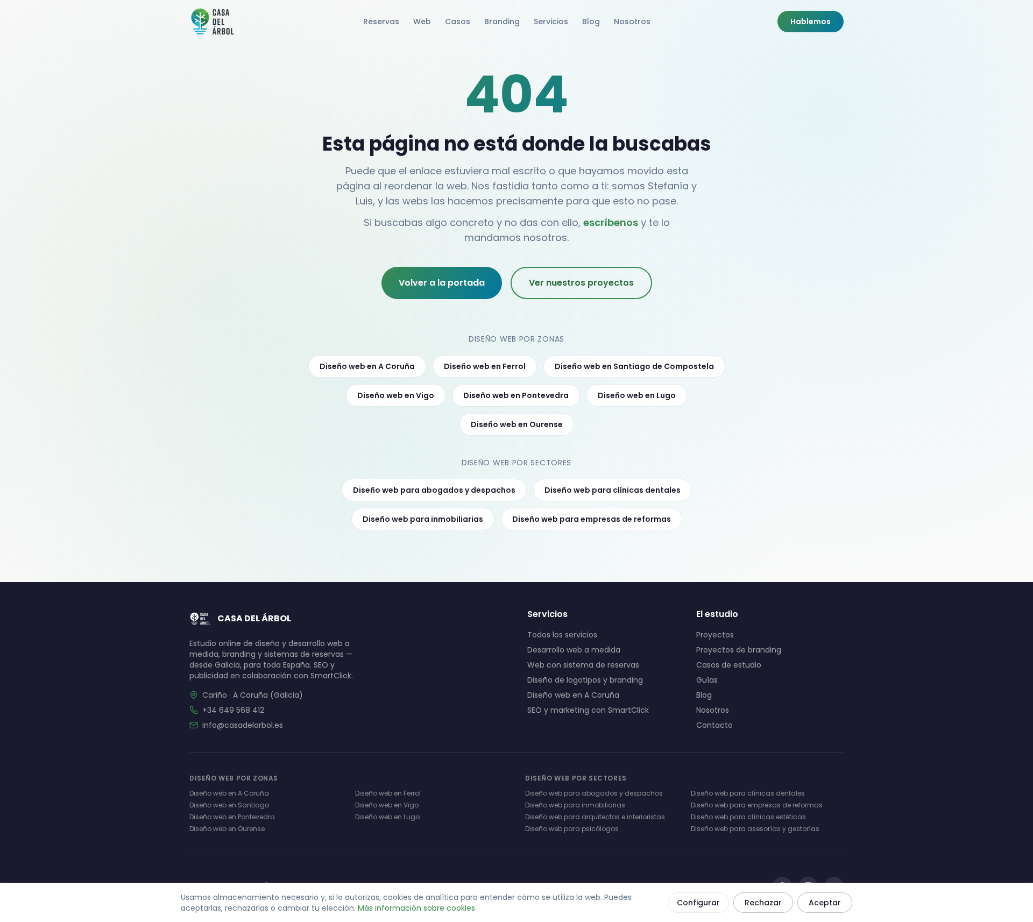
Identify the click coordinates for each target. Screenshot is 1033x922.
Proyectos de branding (738, 649)
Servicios (551, 21)
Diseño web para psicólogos (572, 828)
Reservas (381, 21)
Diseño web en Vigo (395, 395)
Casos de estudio (728, 664)
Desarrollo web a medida (573, 649)
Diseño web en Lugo (637, 395)
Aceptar (825, 902)
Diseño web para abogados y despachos (434, 490)
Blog (591, 21)
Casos (457, 21)
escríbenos (610, 222)
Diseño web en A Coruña (367, 366)
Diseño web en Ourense (517, 424)
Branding (502, 21)
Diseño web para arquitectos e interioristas (595, 816)
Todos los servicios (562, 634)
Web (422, 21)
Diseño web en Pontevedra (516, 395)
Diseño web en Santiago (229, 805)
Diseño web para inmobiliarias (423, 519)
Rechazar (763, 902)
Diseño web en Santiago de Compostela (634, 366)
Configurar (698, 902)
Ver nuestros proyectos (581, 282)
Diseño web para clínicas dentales (612, 490)
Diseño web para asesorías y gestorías (755, 828)
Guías (707, 680)
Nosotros (632, 21)
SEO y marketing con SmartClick (588, 710)
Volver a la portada (442, 282)
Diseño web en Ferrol (485, 366)
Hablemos (810, 21)
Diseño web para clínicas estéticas (748, 816)
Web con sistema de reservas (583, 664)
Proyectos (715, 634)
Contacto (714, 725)
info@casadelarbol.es (242, 725)
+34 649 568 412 (233, 710)
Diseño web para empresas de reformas (591, 519)
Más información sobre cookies (416, 908)
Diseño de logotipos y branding (585, 680)
